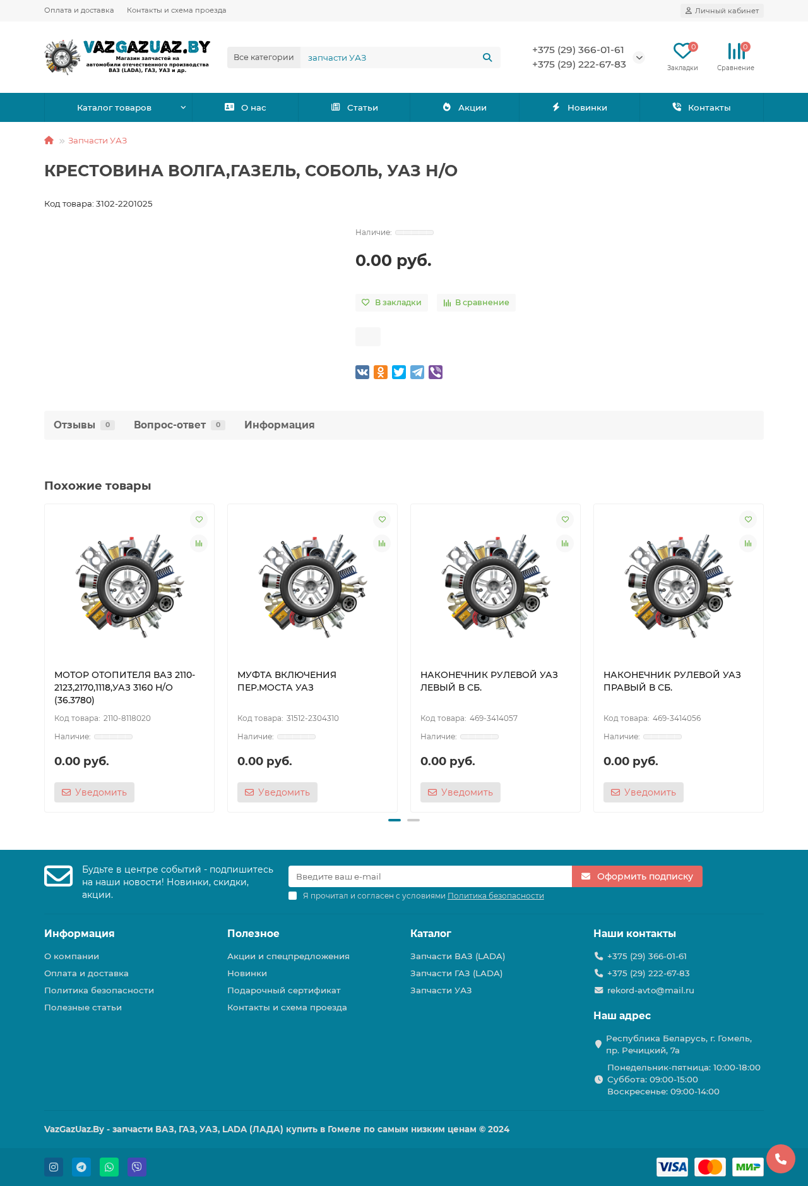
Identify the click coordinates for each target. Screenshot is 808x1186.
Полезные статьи (83, 1007)
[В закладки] (199, 519)
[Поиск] (487, 57)
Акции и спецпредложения (288, 956)
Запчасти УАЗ (97, 140)
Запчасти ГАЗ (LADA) (456, 973)
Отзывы (82, 425)
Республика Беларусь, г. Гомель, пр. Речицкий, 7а (679, 1044)
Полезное (253, 934)
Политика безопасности (99, 990)
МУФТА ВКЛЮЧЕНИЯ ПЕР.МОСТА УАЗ (286, 681)
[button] (45, 656)
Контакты (709, 107)
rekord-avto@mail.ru (650, 990)
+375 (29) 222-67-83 (579, 64)
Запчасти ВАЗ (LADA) (458, 956)
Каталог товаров (114, 107)
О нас (253, 107)
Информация (279, 425)
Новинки (587, 107)
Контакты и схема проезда (177, 10)
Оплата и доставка (79, 10)
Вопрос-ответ (177, 425)
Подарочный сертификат (284, 990)
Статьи (362, 107)
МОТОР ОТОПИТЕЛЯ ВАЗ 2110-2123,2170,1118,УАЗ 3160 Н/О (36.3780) (124, 687)
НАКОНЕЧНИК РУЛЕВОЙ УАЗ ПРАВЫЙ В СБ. (672, 681)
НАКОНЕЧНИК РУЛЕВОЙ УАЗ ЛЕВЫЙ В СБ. (489, 681)
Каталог (430, 934)
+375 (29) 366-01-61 (578, 50)
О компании (71, 956)
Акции (472, 107)
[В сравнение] (199, 543)
